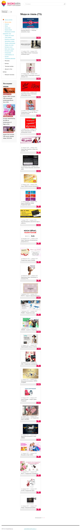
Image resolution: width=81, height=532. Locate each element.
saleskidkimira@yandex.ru (30, 529)
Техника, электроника (10, 43)
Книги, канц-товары (9, 49)
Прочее (7, 56)
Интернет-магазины (9, 74)
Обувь (6, 26)
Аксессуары (7, 28)
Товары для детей (9, 35)
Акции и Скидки (8, 19)
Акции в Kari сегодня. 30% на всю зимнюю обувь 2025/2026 (8, 136)
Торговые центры (9, 66)
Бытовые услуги (8, 47)
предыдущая (38, 517)
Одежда (7, 24)
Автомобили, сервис (9, 41)
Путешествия (8, 52)
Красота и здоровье (10, 39)
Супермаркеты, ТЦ (9, 54)
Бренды (7, 63)
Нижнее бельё (8, 29)
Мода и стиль (8, 22)
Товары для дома (9, 45)
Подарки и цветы (9, 50)
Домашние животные (10, 58)
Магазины (7, 60)
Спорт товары (8, 37)
